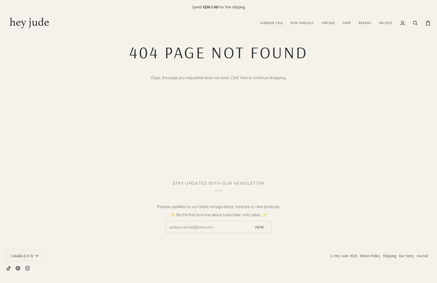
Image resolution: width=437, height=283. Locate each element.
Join (259, 227)
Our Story (406, 255)
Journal (422, 255)
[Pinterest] (18, 268)
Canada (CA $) (22, 255)
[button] (328, 23)
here (244, 78)
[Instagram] (27, 268)
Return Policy (370, 255)
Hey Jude (341, 255)
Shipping (389, 255)
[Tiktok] (9, 268)
